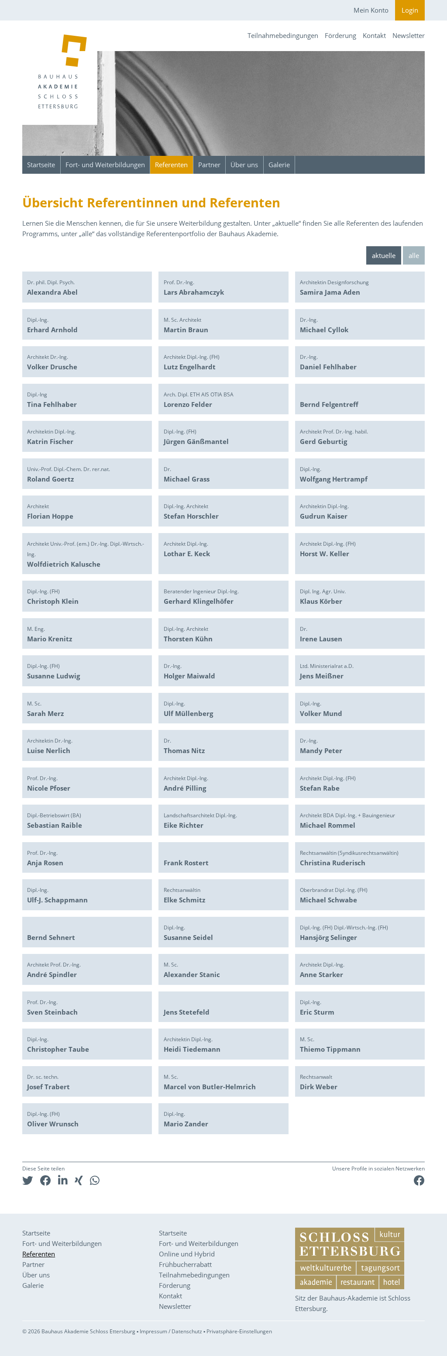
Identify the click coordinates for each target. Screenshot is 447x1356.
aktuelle (383, 255)
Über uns (244, 164)
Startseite (41, 164)
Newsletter (408, 35)
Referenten (171, 164)
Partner (209, 164)
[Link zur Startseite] (59, 73)
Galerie (279, 164)
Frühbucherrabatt (185, 1264)
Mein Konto (371, 10)
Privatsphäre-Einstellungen (239, 1331)
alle (414, 255)
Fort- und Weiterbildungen (105, 164)
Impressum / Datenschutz (171, 1331)
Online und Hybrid (187, 1253)
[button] (27, 1180)
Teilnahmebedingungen (283, 35)
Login (410, 10)
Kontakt (374, 35)
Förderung (340, 35)
